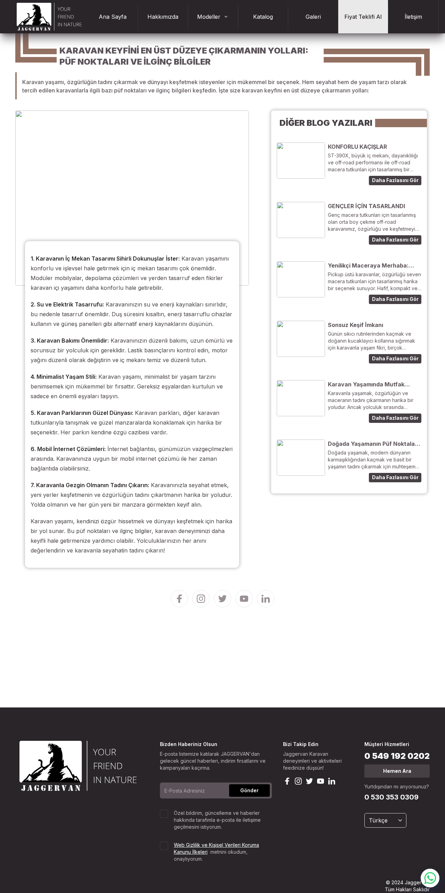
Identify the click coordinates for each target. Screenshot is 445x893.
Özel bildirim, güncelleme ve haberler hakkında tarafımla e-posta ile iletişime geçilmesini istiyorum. (217, 820)
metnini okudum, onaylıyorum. (216, 852)
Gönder (249, 790)
